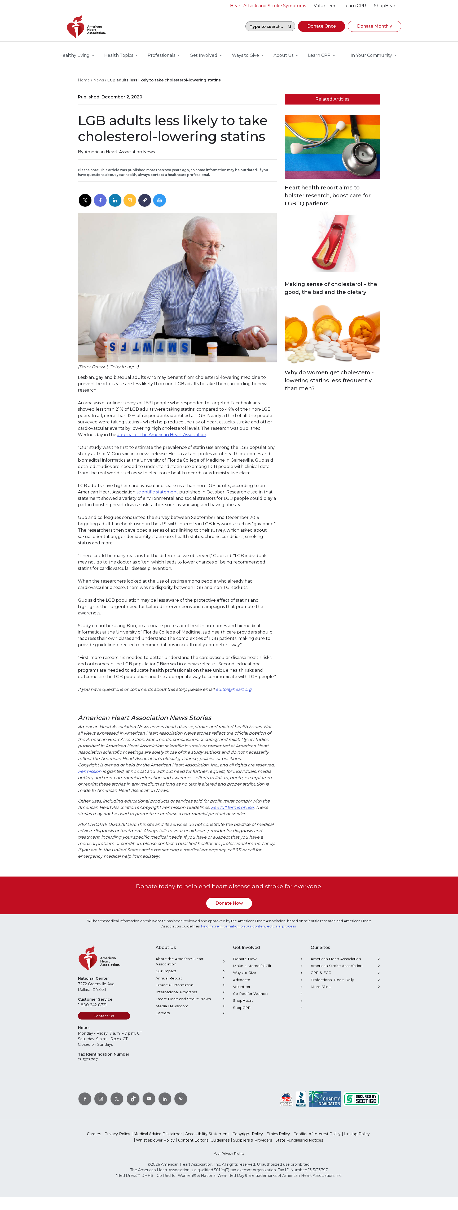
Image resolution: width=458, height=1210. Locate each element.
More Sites (320, 987)
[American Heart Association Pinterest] (181, 1098)
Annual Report (169, 978)
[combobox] (265, 26)
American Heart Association (336, 959)
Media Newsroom (172, 1006)
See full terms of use (232, 807)
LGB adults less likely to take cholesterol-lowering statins (164, 80)
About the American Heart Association (180, 961)
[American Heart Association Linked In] (165, 1098)
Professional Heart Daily (332, 980)
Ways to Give (244, 972)
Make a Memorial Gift (252, 966)
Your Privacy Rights (229, 1153)
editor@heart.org (233, 689)
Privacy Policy (117, 1133)
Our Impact (166, 971)
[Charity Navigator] (325, 1098)
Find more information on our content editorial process (248, 926)
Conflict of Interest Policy (317, 1133)
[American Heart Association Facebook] (85, 1098)
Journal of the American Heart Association (161, 434)
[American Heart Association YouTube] (149, 1098)
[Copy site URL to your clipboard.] (145, 200)
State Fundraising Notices (299, 1140)
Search (289, 26)
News (98, 80)
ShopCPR (241, 1007)
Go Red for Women (250, 993)
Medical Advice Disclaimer (158, 1133)
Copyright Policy (247, 1133)
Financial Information (174, 985)
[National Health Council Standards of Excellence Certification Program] (286, 1098)
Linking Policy (357, 1133)
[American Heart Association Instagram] (101, 1098)
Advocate (241, 980)
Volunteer (241, 987)
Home (84, 80)
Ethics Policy (278, 1133)
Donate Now (229, 903)
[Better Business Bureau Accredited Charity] (301, 1098)
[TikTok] (133, 1098)
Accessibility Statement (207, 1133)
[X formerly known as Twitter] (117, 1098)
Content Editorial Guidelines (204, 1140)
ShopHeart (243, 1000)
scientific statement (157, 492)
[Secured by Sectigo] (361, 1098)
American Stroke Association (337, 966)
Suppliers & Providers (252, 1140)
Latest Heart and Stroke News (183, 999)
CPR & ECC (321, 972)
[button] (321, 26)
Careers (163, 1013)
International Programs (176, 992)
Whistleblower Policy (155, 1140)
